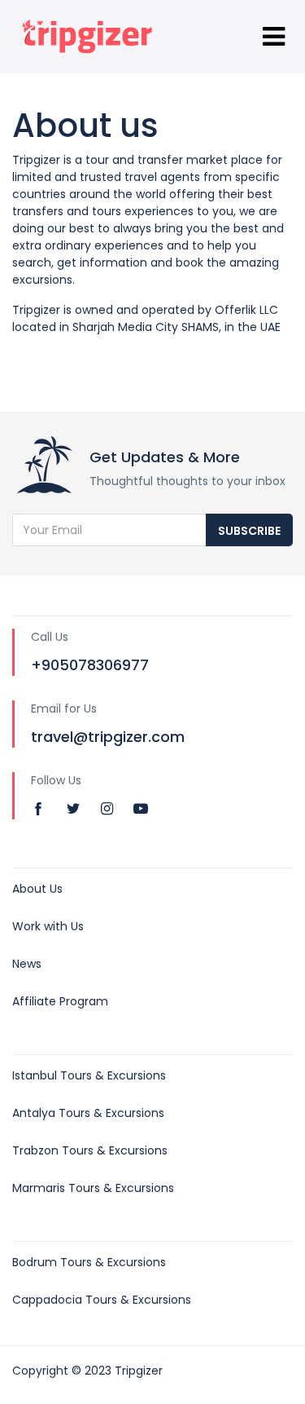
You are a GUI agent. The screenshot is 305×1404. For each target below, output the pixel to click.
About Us (37, 889)
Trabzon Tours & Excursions (90, 1150)
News (26, 964)
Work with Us (48, 926)
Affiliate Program (60, 1001)
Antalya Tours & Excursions (88, 1113)
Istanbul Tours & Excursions (89, 1075)
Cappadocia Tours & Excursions (101, 1299)
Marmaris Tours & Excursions (93, 1188)
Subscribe (249, 531)
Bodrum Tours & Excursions (89, 1262)
